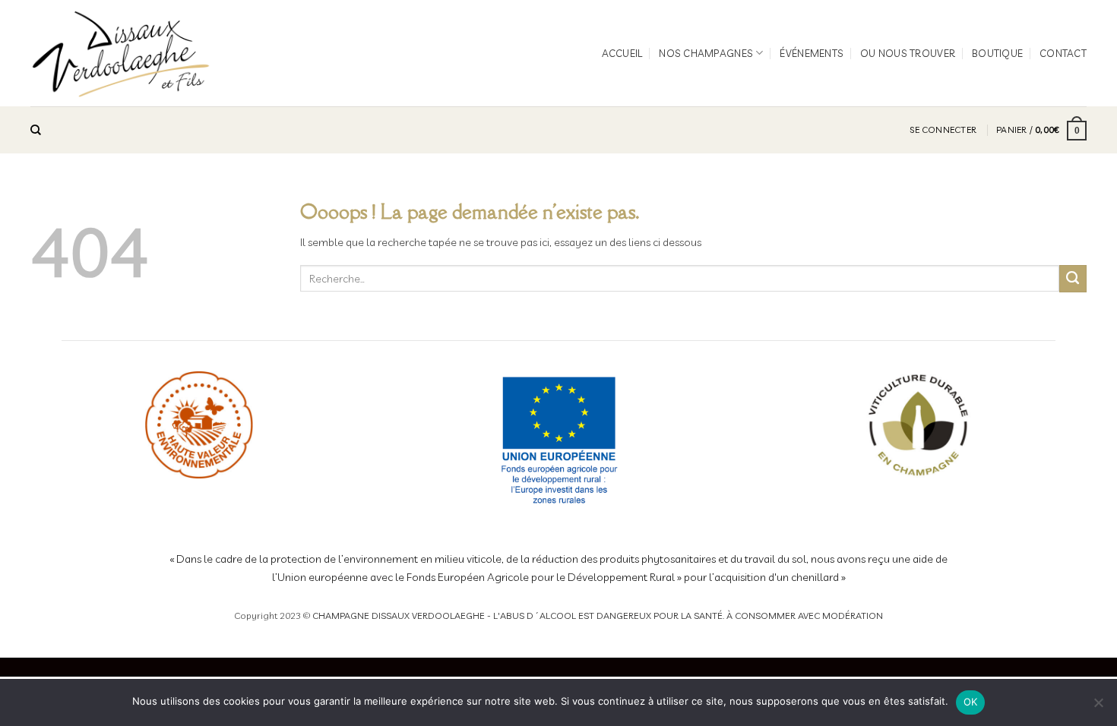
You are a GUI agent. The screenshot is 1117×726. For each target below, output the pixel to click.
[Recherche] (35, 130)
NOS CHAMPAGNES (706, 53)
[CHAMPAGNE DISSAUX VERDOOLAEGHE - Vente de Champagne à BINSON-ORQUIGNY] (121, 53)
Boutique (997, 53)
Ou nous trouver (907, 53)
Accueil (622, 53)
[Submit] (1073, 278)
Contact (1063, 53)
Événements (811, 53)
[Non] (1098, 707)
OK (971, 702)
